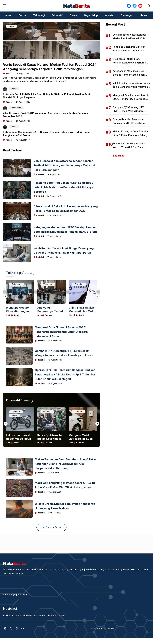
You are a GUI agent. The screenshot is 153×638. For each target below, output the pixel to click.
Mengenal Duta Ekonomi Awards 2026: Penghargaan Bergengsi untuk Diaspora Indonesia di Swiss (61, 332)
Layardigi (118, 155)
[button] (149, 6)
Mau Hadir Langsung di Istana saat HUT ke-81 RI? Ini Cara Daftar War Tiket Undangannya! (130, 147)
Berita (22, 15)
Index (8, 15)
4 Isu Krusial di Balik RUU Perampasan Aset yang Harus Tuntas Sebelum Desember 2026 (131, 62)
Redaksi (9, 73)
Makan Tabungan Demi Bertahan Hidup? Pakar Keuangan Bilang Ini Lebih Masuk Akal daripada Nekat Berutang (65, 464)
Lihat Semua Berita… (51, 527)
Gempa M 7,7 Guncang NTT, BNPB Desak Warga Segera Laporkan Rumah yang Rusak (129, 111)
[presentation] (5, 296)
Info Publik (16, 108)
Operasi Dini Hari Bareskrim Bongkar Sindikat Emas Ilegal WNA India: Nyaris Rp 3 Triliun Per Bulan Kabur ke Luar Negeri (65, 374)
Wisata (109, 15)
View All (28, 273)
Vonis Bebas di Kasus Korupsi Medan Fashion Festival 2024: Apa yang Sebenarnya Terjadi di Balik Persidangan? (64, 165)
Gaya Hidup (91, 15)
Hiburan (143, 15)
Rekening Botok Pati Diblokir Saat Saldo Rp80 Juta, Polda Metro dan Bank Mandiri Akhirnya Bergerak (63, 187)
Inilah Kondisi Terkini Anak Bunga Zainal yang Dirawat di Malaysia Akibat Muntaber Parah (131, 87)
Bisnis (73, 15)
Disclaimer (40, 615)
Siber (62, 615)
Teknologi (39, 15)
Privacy (52, 615)
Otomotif (57, 15)
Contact (16, 615)
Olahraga (126, 15)
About (6, 615)
